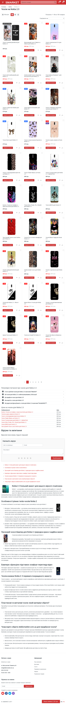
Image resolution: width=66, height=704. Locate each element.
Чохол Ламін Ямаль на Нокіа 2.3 (10, 418)
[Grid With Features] (15, 14)
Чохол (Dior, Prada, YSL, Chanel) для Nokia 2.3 (13, 422)
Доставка (36, 664)
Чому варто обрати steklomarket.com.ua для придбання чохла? (22, 481)
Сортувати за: (44, 18)
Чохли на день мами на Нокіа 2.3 (10, 414)
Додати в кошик (29, 50)
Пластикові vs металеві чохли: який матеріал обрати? (20, 479)
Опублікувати (57, 458)
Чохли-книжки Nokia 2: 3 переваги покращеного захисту (20, 476)
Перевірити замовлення (40, 669)
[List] (18, 14)
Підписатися (28, 686)
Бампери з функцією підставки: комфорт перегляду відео (21, 473)
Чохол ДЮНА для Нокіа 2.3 (9, 424)
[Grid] (12, 14)
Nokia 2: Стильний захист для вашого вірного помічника (20, 465)
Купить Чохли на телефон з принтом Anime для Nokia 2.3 (17, 412)
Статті (35, 666)
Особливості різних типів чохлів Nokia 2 (16, 467)
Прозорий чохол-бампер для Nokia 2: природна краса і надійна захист (24, 470)
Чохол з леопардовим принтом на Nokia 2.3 (13, 416)
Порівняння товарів (39, 674)
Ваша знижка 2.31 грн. (51, 701)
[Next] (41, 382)
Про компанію (37, 662)
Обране (36, 671)
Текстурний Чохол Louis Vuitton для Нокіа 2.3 (14, 426)
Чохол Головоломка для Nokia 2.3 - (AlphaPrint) (14, 420)
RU (64, 701)
